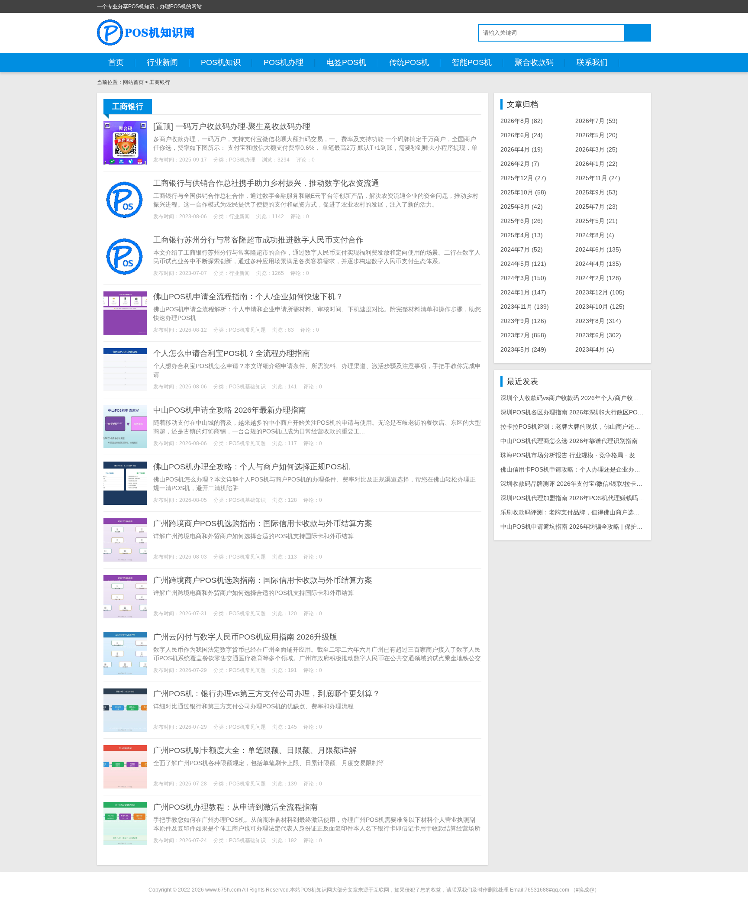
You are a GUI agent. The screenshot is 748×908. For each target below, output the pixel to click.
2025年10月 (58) (523, 192)
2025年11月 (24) (597, 177)
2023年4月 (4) (594, 349)
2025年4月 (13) (521, 235)
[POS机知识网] (146, 32)
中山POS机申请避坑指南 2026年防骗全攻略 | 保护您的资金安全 (586, 526)
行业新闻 (162, 62)
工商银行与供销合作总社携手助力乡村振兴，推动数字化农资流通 (266, 183)
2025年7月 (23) (596, 206)
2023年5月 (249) (523, 349)
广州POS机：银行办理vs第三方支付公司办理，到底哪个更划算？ (266, 693)
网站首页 (133, 82)
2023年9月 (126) (523, 320)
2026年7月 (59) (596, 120)
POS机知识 (221, 62)
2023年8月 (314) (598, 320)
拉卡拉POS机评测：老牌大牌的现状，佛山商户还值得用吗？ (582, 426)
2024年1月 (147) (523, 292)
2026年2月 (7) (519, 163)
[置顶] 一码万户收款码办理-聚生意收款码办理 (231, 126)
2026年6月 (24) (521, 135)
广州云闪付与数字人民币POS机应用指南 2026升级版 (245, 637)
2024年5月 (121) (523, 263)
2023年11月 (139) (524, 306)
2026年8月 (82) (521, 120)
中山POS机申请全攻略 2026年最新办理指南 (229, 410)
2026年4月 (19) (521, 149)
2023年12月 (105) (600, 292)
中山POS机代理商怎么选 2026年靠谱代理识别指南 (569, 440)
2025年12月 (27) (523, 177)
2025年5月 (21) (596, 220)
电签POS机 (346, 62)
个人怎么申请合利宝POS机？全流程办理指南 (231, 353)
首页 (116, 62)
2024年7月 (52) (521, 249)
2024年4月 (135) (598, 263)
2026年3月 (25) (596, 149)
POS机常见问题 (247, 330)
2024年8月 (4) (594, 235)
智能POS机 (472, 62)
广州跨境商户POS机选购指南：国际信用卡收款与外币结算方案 (262, 523)
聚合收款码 (534, 62)
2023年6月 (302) (598, 335)
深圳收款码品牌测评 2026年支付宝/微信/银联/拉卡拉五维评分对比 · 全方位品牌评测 (613, 483)
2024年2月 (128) (598, 278)
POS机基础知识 (247, 387)
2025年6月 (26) (521, 220)
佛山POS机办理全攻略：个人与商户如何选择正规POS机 (251, 466)
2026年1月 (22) (596, 163)
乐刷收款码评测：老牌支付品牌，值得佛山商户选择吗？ (576, 512)
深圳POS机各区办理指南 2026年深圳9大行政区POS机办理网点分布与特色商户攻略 (613, 412)
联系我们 (592, 62)
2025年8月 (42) (521, 206)
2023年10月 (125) (600, 306)
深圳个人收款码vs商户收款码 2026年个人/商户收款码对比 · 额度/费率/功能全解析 (610, 397)
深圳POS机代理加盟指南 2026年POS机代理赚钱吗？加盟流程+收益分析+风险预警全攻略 (621, 497)
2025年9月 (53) (596, 192)
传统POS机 (409, 62)
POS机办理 (283, 62)
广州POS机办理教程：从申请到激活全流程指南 (235, 807)
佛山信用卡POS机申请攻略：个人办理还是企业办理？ (573, 469)
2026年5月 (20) (596, 135)
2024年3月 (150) (523, 278)
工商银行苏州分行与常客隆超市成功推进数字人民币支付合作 (258, 240)
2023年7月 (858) (523, 335)
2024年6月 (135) (598, 249)
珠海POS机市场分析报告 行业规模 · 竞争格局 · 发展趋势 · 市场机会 (591, 455)
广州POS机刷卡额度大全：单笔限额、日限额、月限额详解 (255, 750)
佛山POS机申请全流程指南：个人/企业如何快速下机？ (248, 296)
